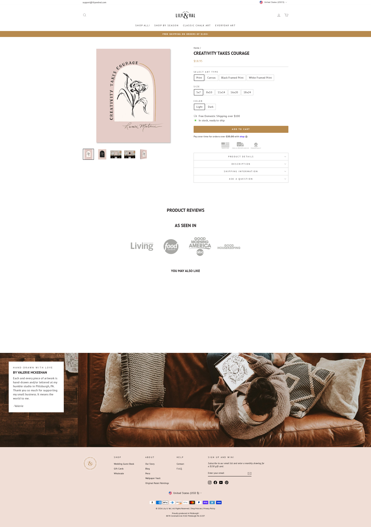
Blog (147, 468)
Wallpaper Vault (153, 478)
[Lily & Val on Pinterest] (226, 482)
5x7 (198, 92)
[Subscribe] (249, 473)
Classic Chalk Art (197, 25)
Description (241, 164)
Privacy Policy (209, 508)
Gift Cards (119, 468)
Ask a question (241, 178)
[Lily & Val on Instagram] (209, 482)
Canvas (211, 77)
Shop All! (142, 25)
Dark (210, 106)
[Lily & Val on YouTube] (221, 482)
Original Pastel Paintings (157, 483)
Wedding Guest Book (124, 463)
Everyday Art (225, 25)
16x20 (234, 92)
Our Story (150, 463)
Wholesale (119, 473)
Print (199, 77)
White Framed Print (260, 77)
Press (147, 473)
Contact (180, 463)
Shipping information (241, 171)
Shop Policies (196, 508)
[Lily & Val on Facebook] (215, 482)
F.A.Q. (179, 468)
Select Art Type (206, 71)
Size (197, 86)
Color (198, 101)
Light (199, 106)
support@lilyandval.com (94, 2)
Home (196, 47)
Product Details (241, 156)
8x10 (209, 92)
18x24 (247, 92)
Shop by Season (166, 25)
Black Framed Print (232, 77)
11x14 (221, 92)
